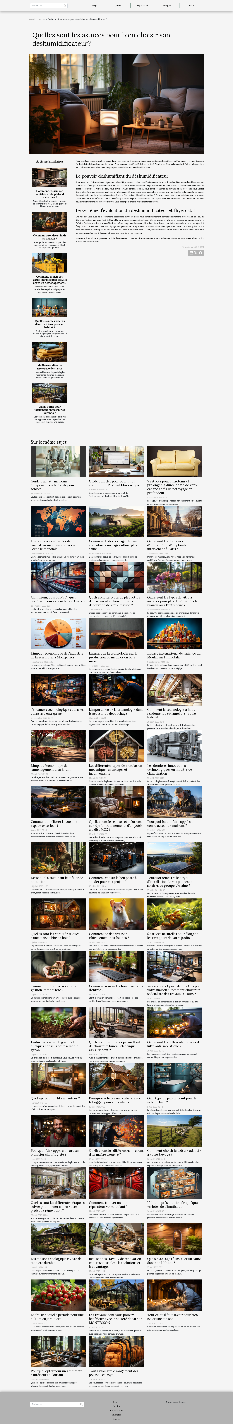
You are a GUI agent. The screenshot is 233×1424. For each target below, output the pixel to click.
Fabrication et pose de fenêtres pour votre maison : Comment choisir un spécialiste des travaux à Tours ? (174, 990)
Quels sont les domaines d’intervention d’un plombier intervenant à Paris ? (168, 545)
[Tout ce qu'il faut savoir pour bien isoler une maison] (174, 1295)
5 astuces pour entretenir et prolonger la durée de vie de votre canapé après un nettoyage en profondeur (172, 487)
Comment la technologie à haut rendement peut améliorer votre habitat (171, 713)
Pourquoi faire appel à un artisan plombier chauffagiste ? (55, 1152)
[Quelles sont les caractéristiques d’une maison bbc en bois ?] (58, 914)
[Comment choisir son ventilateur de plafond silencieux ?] (49, 177)
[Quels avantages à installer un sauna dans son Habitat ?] (174, 1239)
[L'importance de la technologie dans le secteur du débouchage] (116, 690)
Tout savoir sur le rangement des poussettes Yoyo (113, 1373)
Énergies (167, 5)
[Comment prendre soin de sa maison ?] (49, 222)
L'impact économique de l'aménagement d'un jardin (51, 768)
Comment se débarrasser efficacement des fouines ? (109, 936)
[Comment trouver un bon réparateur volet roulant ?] (116, 1183)
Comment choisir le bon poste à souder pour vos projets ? (113, 880)
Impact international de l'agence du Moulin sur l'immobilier (174, 655)
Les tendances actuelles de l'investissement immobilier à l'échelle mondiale (53, 545)
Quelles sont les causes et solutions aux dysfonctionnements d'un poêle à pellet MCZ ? (115, 826)
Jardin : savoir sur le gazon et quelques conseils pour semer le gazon (54, 1046)
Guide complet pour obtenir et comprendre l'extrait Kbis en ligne (114, 483)
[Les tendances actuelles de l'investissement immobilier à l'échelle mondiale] (58, 521)
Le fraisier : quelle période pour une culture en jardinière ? (57, 1317)
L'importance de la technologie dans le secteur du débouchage (116, 711)
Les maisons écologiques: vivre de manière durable (56, 1261)
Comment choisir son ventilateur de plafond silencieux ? (50, 194)
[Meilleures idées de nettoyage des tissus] (49, 352)
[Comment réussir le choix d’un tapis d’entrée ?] (116, 966)
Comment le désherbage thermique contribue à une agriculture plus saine (115, 545)
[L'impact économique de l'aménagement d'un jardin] (58, 746)
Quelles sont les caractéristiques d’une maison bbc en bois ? (55, 936)
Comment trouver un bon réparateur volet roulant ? (108, 1205)
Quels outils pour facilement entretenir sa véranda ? (50, 410)
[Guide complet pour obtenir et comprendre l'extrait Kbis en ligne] (116, 461)
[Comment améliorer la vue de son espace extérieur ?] (58, 802)
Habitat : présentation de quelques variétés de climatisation (173, 1205)
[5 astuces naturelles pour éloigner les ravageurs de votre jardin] (174, 914)
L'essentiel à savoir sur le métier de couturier (57, 880)
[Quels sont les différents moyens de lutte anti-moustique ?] (174, 1022)
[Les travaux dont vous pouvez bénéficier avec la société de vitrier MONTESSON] (116, 1295)
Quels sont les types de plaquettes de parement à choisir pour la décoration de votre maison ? (114, 601)
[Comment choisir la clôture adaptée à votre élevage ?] (174, 1131)
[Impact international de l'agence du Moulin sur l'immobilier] (174, 633)
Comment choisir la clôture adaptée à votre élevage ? (174, 1152)
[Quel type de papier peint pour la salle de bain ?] (174, 1078)
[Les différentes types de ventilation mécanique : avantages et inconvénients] (116, 746)
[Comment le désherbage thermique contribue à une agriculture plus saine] (116, 521)
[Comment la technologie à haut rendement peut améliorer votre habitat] (174, 690)
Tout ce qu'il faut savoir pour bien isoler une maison (172, 1317)
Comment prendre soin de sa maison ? (49, 237)
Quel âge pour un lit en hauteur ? (55, 1098)
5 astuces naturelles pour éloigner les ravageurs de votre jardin (172, 936)
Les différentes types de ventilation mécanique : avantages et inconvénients (115, 770)
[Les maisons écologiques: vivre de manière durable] (58, 1239)
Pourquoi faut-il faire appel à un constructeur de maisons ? (171, 824)
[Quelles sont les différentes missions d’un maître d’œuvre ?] (116, 1131)
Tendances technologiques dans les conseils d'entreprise (57, 711)
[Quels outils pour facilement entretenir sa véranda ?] (49, 393)
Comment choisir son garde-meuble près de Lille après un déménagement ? (50, 279)
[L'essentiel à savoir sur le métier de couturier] (58, 858)
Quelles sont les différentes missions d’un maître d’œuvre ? (116, 1152)
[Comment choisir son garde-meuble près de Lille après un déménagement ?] (49, 263)
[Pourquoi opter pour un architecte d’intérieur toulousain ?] (58, 1351)
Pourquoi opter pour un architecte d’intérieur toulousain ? (56, 1373)
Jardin (118, 5)
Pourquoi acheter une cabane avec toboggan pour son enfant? (115, 1100)
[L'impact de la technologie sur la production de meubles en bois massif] (116, 633)
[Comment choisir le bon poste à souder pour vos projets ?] (116, 858)
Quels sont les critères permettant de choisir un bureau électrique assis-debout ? (115, 1046)
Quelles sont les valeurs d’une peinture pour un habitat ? (50, 324)
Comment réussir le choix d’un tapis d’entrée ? (116, 988)
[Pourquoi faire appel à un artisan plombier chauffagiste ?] (58, 1131)
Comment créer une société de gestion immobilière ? (54, 988)
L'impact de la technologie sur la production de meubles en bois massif (113, 657)
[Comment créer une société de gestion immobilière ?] (58, 966)
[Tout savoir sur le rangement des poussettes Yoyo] (116, 1351)
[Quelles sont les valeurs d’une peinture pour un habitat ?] (49, 307)
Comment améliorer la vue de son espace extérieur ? (56, 824)
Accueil (32, 19)
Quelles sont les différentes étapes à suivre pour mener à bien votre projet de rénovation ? (58, 1207)
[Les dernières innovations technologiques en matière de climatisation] (174, 746)
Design (94, 5)
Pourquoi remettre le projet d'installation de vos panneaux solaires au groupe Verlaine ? (170, 882)
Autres (192, 5)
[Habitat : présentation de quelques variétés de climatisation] (174, 1183)
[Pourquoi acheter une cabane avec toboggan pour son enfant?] (116, 1078)
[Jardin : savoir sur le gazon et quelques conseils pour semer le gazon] (58, 1022)
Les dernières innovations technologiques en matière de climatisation (169, 770)
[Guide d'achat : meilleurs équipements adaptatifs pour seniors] (58, 461)
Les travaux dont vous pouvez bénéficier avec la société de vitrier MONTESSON (115, 1319)
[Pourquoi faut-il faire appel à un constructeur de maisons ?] (174, 802)
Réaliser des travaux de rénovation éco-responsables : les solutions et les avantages (115, 1263)
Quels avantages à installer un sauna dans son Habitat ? (174, 1261)
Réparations (142, 5)
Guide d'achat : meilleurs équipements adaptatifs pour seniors (52, 485)
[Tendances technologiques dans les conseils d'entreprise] (58, 690)
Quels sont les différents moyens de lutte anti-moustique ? (174, 1044)
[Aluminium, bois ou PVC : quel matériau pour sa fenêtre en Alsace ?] (58, 577)
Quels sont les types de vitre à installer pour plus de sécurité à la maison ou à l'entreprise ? (172, 601)
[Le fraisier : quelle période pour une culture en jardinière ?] (58, 1295)
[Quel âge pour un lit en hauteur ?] (58, 1078)
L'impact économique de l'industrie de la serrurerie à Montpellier (57, 655)
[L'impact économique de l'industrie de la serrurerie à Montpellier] (58, 633)
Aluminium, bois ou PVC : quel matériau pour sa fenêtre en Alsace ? (58, 599)
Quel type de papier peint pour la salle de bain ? (171, 1100)
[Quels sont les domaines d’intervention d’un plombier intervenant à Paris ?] (174, 521)
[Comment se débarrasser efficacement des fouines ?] (116, 914)
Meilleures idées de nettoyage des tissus (50, 367)
